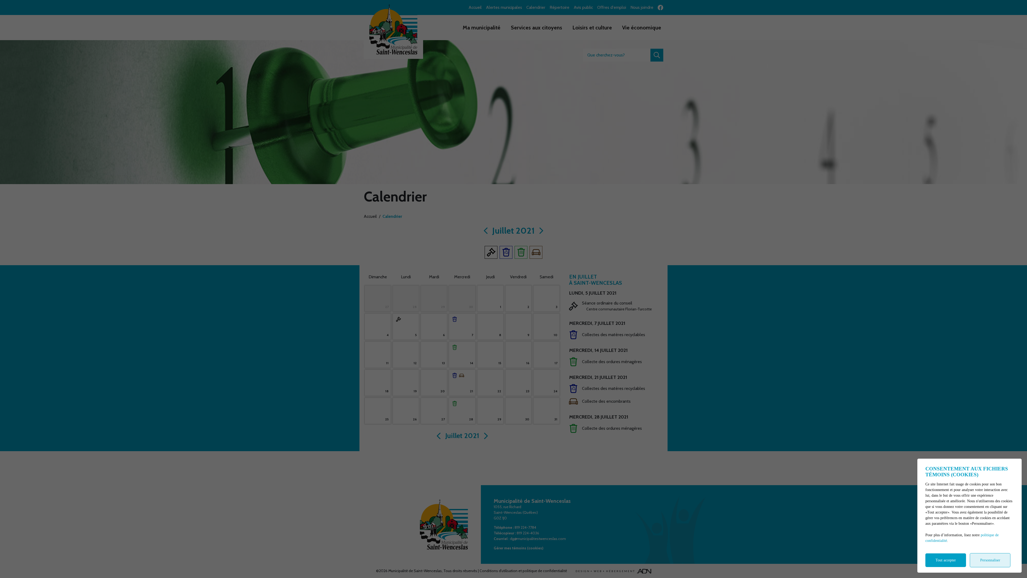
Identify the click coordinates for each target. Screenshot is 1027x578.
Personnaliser (990, 560)
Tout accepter (946, 560)
